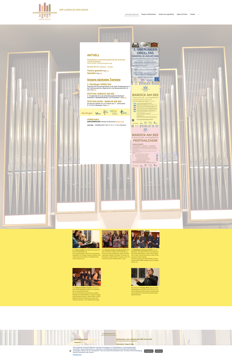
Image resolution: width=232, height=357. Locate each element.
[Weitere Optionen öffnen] (198, 14)
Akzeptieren (149, 351)
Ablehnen (159, 351)
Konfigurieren (77, 354)
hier (107, 71)
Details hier (119, 122)
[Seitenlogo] (45, 11)
